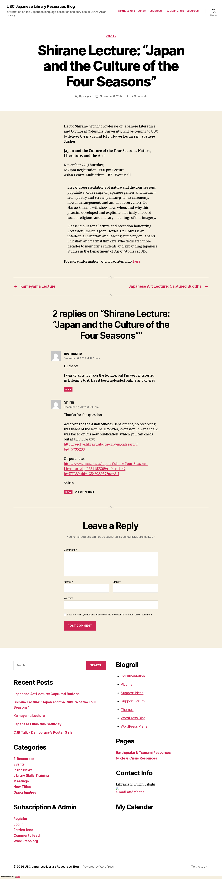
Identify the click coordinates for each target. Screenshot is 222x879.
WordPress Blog (133, 718)
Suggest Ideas (132, 693)
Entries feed (23, 830)
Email (117, 581)
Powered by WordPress (98, 866)
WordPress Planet (135, 726)
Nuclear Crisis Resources (182, 10)
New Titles (22, 787)
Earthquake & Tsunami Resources (140, 10)
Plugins (126, 684)
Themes (127, 710)
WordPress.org (25, 841)
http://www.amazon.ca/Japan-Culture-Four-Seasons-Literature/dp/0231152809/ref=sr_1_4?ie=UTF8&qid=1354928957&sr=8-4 (106, 469)
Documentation (133, 676)
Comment (70, 549)
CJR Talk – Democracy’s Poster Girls (43, 732)
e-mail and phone (130, 792)
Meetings (21, 781)
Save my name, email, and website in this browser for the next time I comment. (110, 614)
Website (68, 597)
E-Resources (23, 759)
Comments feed (26, 835)
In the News (23, 770)
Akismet (18, 877)
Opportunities (24, 792)
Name (68, 581)
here (136, 261)
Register (20, 819)
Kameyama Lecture (29, 716)
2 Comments (139, 96)
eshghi (87, 96)
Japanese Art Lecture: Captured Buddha (46, 694)
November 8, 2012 (111, 96)
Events (111, 35)
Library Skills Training (31, 775)
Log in (18, 824)
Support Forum (133, 701)
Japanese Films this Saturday (37, 724)
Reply (68, 389)
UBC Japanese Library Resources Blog (41, 6)
